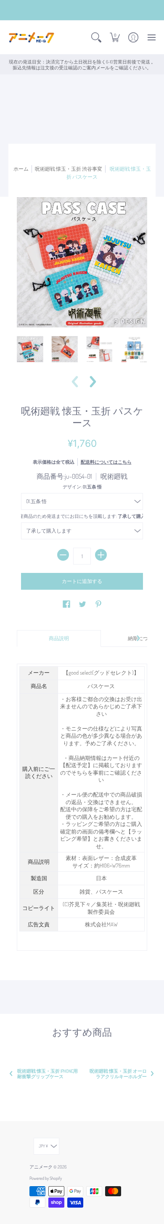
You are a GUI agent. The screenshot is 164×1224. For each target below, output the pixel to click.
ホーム (21, 168)
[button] (96, 38)
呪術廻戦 (114, 476)
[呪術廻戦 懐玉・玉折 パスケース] (30, 349)
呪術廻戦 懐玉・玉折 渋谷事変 (68, 168)
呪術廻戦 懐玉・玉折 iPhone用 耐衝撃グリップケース (47, 1073)
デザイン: (82, 486)
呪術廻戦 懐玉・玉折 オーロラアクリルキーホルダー (118, 1073)
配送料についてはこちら (106, 462)
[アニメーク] (31, 38)
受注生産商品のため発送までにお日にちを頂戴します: (82, 516)
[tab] (59, 638)
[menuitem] (96, 38)
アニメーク (41, 1166)
